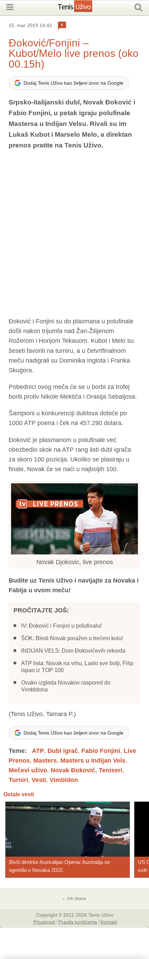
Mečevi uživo (28, 770)
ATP (38, 750)
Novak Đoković (73, 770)
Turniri (18, 779)
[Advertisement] (74, 233)
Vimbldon (64, 779)
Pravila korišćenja (78, 921)
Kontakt (108, 921)
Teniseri (110, 770)
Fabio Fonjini (100, 750)
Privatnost (44, 921)
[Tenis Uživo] (82, 9)
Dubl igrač (62, 750)
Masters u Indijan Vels (92, 760)
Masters (45, 760)
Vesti (39, 779)
